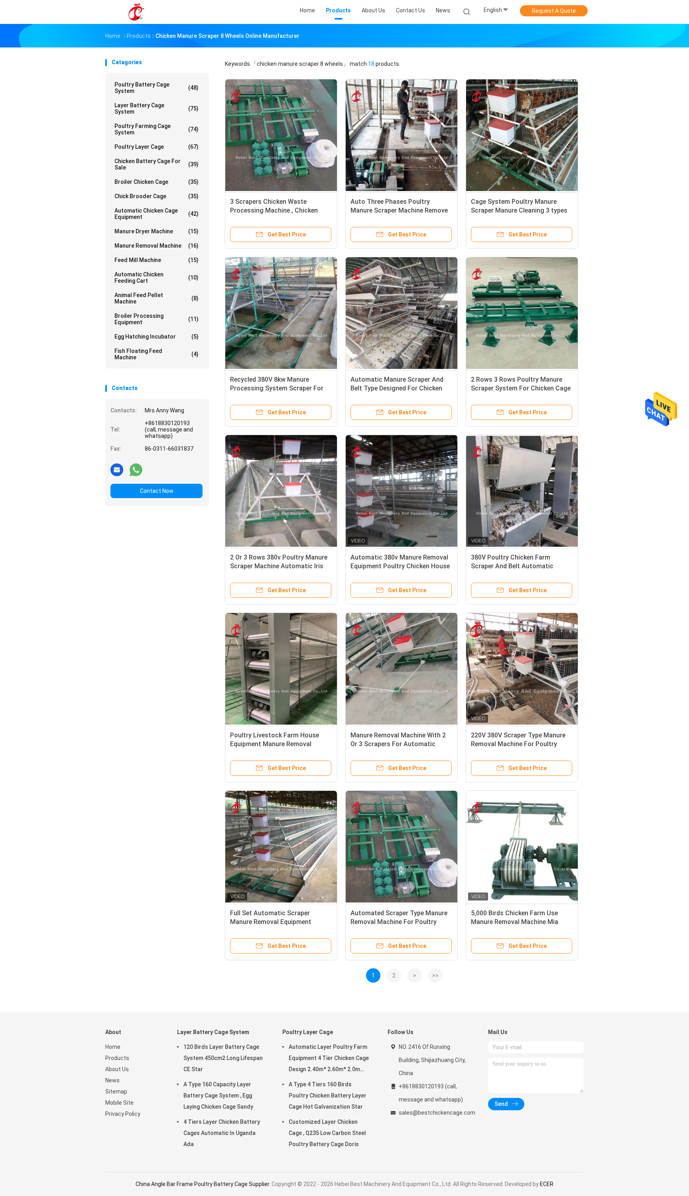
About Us (117, 1069)
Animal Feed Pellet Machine (156, 298)
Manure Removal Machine (156, 245)
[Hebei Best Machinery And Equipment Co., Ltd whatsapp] (136, 469)
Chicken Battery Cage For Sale (156, 164)
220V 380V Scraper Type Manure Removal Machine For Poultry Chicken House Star (518, 744)
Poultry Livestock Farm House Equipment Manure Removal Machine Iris (274, 744)
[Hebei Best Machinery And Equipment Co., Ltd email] (116, 469)
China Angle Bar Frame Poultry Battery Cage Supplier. (204, 1184)
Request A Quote (554, 11)
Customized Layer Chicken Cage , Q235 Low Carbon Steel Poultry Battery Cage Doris (327, 1133)
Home (112, 1047)
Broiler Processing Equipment (156, 319)
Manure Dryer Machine (156, 231)
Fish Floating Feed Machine (156, 354)
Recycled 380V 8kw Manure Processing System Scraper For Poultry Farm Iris (276, 388)
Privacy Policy (122, 1114)
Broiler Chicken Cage (156, 182)
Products (117, 1058)
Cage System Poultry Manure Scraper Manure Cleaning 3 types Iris (519, 210)
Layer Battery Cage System (156, 108)
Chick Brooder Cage (156, 196)
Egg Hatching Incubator (156, 336)
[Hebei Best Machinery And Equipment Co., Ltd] (136, 12)
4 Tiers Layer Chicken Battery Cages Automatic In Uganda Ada (221, 1133)
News (112, 1080)
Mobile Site (119, 1102)
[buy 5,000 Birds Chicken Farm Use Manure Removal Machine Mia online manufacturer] (522, 846)
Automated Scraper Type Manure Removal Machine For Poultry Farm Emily (398, 921)
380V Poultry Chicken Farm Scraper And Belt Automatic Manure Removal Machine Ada (515, 566)
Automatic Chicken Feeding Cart (156, 277)
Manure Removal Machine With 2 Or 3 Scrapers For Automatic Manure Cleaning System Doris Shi (400, 744)
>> (435, 975)
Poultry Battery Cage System (156, 87)
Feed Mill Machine (156, 260)
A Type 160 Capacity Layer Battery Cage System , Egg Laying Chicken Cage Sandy (218, 1095)
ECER (546, 1184)
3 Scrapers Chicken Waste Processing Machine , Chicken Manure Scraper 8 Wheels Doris (275, 210)
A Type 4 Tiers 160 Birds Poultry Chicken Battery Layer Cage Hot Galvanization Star (327, 1095)
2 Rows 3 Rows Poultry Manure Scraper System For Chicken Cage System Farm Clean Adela (521, 388)
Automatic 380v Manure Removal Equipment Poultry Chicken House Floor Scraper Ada (400, 566)
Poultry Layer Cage (156, 147)
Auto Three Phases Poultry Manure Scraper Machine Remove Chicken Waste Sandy (399, 210)
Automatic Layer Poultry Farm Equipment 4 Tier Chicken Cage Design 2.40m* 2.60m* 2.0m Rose (329, 1059)
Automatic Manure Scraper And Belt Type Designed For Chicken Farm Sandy (396, 388)
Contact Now (156, 491)
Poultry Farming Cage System (156, 129)
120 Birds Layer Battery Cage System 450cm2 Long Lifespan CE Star (223, 1058)
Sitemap (116, 1091)
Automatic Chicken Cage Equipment (156, 213)
